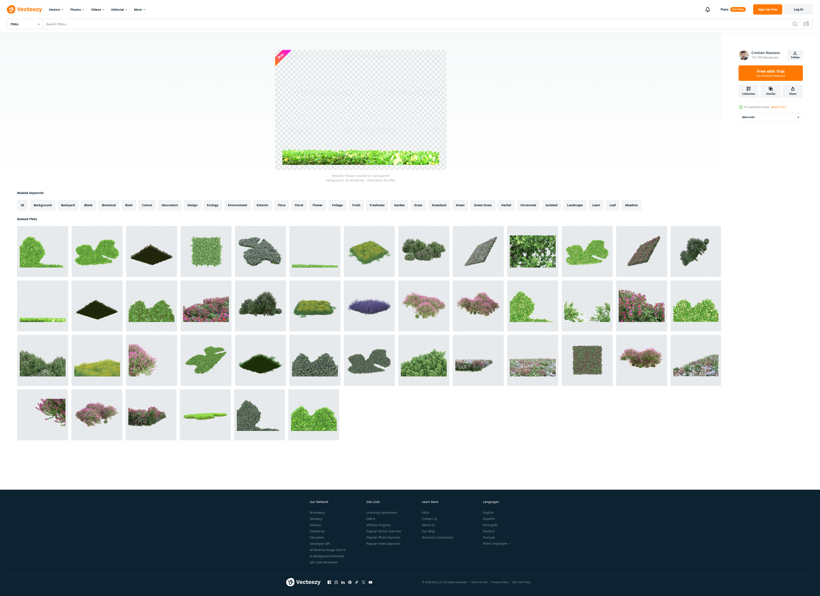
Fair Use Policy (521, 582)
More (138, 10)
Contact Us (429, 519)
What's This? (778, 107)
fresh (356, 205)
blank (88, 205)
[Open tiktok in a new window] (356, 582)
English (488, 512)
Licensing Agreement (381, 512)
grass (418, 205)
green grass (483, 205)
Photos (75, 10)
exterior (262, 205)
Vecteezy (316, 519)
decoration (170, 205)
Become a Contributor (437, 537)
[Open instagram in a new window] (336, 582)
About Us (428, 525)
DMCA (370, 519)
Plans (724, 9)
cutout (147, 205)
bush (128, 205)
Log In (798, 9)
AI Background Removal (327, 556)
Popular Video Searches (383, 544)
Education (317, 537)
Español (488, 519)
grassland (439, 205)
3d (22, 205)
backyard (68, 205)
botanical (109, 205)
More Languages (495, 543)
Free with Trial (771, 73)
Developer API (320, 544)
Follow (795, 57)
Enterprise (317, 531)
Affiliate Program (378, 525)
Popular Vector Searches (383, 531)
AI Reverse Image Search (328, 550)
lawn (596, 205)
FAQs (425, 512)
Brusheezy (317, 512)
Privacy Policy (500, 582)
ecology (212, 205)
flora (281, 205)
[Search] (794, 24)
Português (490, 525)
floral (299, 205)
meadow (631, 205)
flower (318, 205)
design (192, 205)
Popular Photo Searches (383, 537)
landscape (575, 205)
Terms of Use (479, 582)
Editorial (117, 10)
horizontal (528, 205)
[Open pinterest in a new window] (350, 582)
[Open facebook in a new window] (329, 582)
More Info (748, 117)
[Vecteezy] (24, 9)
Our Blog (428, 531)
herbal (506, 205)
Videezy (315, 525)
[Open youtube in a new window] (370, 582)
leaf (612, 205)
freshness (377, 205)
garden (399, 205)
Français (489, 537)
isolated (552, 205)
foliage (337, 205)
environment (237, 205)
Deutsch (489, 531)
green (460, 205)
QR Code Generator (324, 562)
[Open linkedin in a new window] (343, 582)
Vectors (54, 10)
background (43, 205)
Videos (96, 10)
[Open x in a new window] (363, 582)
